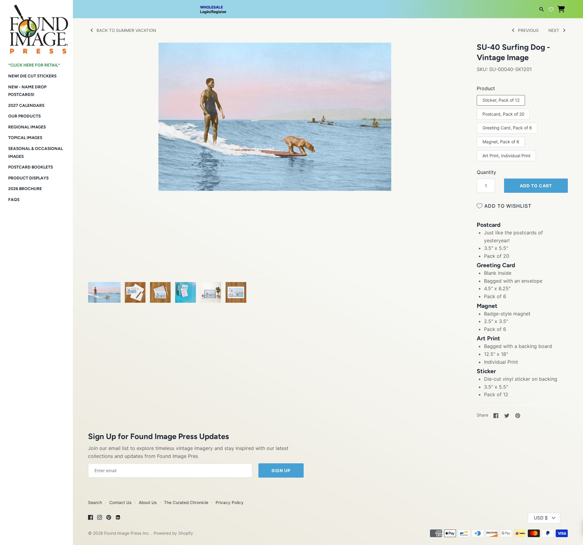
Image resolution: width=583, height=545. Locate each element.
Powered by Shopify (173, 533)
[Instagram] (99, 518)
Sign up (281, 470)
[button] (448, 54)
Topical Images (25, 137)
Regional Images (27, 126)
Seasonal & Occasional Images (35, 152)
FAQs (13, 199)
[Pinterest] (108, 518)
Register (219, 11)
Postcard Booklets (30, 167)
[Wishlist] (551, 8)
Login (205, 11)
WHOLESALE (211, 7)
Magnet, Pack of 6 (500, 141)
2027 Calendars (26, 105)
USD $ (541, 518)
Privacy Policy (230, 502)
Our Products (24, 116)
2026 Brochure (25, 188)
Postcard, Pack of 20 (503, 114)
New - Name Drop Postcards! (27, 90)
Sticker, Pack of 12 (501, 100)
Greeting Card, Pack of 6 (507, 127)
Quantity (486, 172)
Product (486, 88)
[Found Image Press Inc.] (36, 27)
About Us (148, 502)
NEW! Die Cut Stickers (32, 75)
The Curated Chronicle (186, 502)
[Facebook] (90, 518)
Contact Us (120, 502)
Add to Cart (536, 185)
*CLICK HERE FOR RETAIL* (34, 65)
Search (95, 502)
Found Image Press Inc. (127, 533)
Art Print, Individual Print (506, 155)
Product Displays (28, 177)
